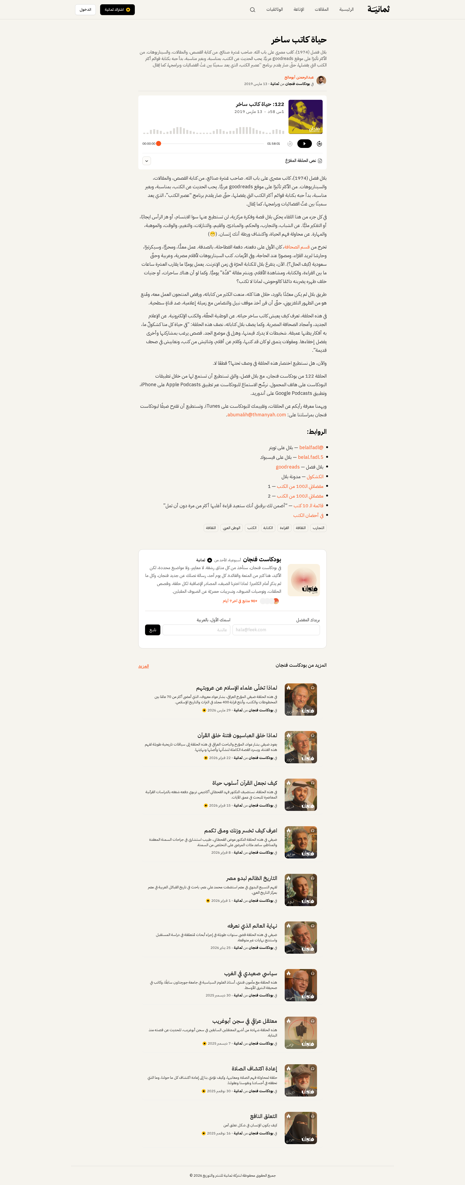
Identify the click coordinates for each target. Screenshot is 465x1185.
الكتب (251, 528)
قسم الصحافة (297, 246)
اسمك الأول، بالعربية (213, 620)
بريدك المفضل (308, 620)
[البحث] (252, 9)
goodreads (288, 466)
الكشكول (315, 476)
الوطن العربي (231, 528)
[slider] (158, 143)
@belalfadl (311, 447)
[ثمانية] (379, 9)
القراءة (284, 528)
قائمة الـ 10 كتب (308, 505)
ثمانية (274, 84)
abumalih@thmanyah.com (256, 414)
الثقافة (301, 528)
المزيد (143, 666)
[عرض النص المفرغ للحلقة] (146, 161)
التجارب (318, 528)
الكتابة (268, 528)
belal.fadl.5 (310, 457)
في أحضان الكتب (308, 515)
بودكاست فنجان (297, 84)
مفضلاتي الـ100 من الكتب (299, 486)
